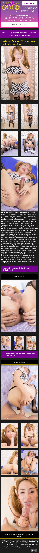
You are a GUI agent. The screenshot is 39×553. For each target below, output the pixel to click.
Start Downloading (19, 277)
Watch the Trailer (19, 362)
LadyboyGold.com (21, 547)
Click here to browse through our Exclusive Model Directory (19, 535)
